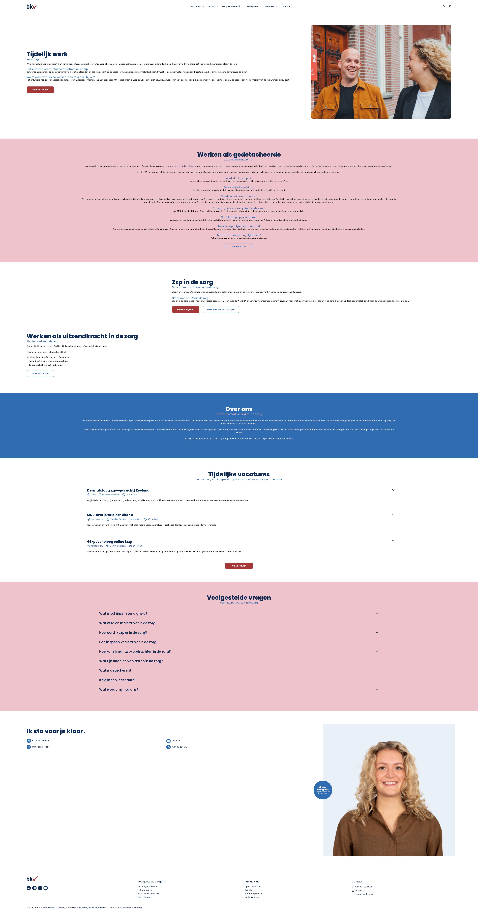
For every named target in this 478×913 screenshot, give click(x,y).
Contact (285, 6)
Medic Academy (252, 897)
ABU (112, 907)
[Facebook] (40, 888)
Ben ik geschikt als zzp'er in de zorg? (128, 642)
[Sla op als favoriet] (393, 490)
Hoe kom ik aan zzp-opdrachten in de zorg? (135, 651)
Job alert (249, 890)
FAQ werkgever (145, 890)
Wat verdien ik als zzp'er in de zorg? (128, 623)
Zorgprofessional (231, 6)
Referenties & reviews (148, 893)
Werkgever (252, 6)
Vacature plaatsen (254, 893)
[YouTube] (45, 888)
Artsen (211, 6)
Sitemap (138, 907)
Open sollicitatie (252, 886)
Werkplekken (143, 897)
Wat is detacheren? (115, 670)
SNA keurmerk (124, 907)
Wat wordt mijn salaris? (118, 689)
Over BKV (269, 6)
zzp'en (110, 64)
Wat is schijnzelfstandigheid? (123, 613)
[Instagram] (34, 888)
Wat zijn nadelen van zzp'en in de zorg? (131, 661)
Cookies (72, 907)
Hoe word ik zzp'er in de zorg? (123, 633)
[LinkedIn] (29, 888)
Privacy (61, 907)
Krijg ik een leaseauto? (117, 680)
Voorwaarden (48, 907)
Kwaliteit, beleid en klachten (93, 907)
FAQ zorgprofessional (147, 886)
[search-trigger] (444, 6)
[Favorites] (450, 6)
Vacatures (196, 6)
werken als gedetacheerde (183, 166)
